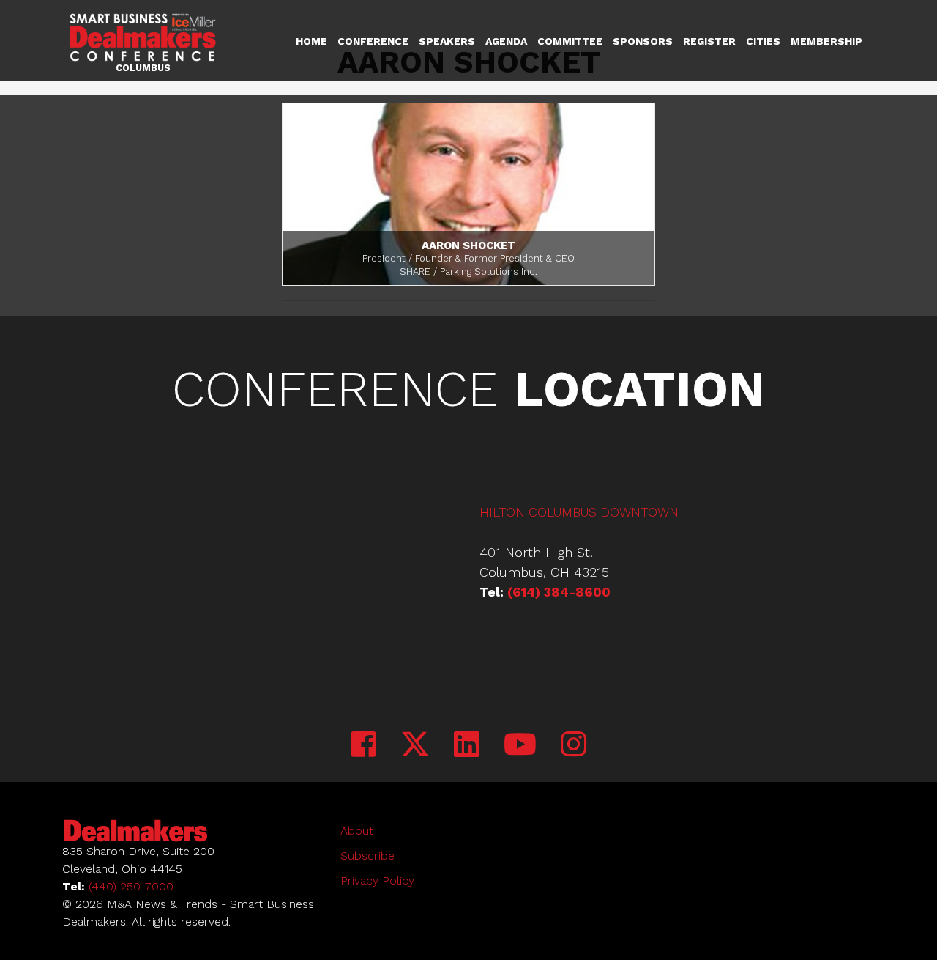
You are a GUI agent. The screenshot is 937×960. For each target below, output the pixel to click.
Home (311, 41)
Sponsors (643, 41)
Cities (763, 41)
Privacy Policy (377, 880)
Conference (372, 41)
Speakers (447, 41)
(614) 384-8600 (559, 591)
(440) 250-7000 (131, 886)
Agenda (506, 41)
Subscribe (367, 856)
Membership (826, 41)
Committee (569, 41)
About (356, 831)
